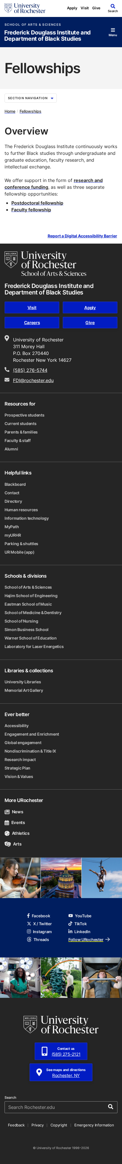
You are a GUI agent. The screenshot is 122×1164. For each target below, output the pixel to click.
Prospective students (24, 415)
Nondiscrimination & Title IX (30, 751)
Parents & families (21, 432)
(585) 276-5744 (30, 370)
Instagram (42, 931)
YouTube (83, 915)
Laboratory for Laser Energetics (34, 646)
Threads (41, 939)
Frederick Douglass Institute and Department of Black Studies (47, 35)
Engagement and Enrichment (32, 734)
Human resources (21, 509)
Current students (21, 423)
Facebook (41, 915)
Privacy (37, 1125)
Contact (12, 492)
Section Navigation (28, 98)
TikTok (80, 923)
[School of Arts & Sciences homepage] (45, 264)
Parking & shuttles (21, 543)
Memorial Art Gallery (24, 690)
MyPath (12, 526)
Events (18, 822)
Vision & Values (19, 776)
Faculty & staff (18, 440)
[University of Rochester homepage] (25, 8)
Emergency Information (94, 1125)
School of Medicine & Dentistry (33, 612)
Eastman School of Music (28, 604)
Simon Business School (27, 629)
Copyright (59, 1125)
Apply (72, 7)
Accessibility (16, 725)
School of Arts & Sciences (33, 25)
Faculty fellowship (31, 210)
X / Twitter (42, 923)
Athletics (21, 833)
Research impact (20, 759)
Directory (13, 501)
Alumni (11, 449)
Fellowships (30, 111)
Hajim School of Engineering (31, 595)
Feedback (16, 1125)
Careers (32, 323)
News (17, 812)
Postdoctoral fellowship (37, 203)
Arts (17, 844)
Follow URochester (85, 939)
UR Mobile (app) (20, 552)
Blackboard (15, 484)
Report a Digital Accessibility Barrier (82, 236)
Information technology (27, 518)
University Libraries (23, 681)
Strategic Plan (17, 768)
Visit (85, 7)
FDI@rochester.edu (33, 380)
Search (10, 1097)
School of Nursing (21, 621)
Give (96, 7)
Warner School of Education (31, 638)
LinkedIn (82, 931)
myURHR (13, 535)
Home (10, 111)
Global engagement (23, 742)
